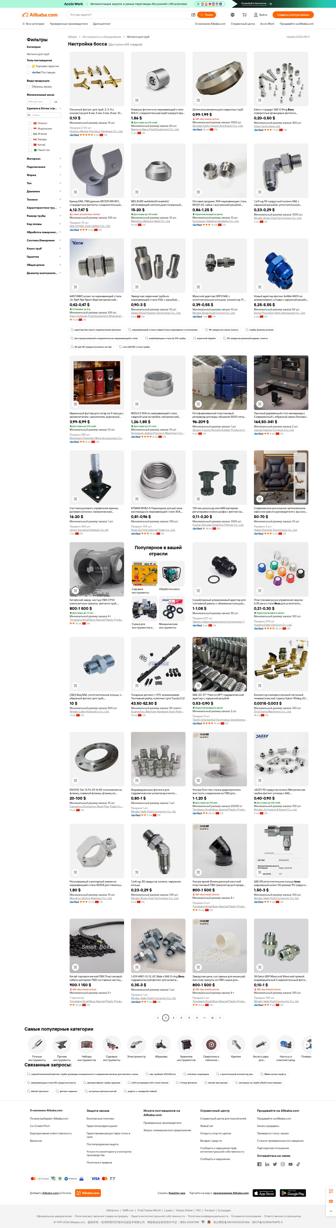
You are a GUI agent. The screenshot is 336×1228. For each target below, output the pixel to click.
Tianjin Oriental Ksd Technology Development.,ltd (219, 719)
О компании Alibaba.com (46, 1110)
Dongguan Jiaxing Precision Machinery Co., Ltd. (158, 433)
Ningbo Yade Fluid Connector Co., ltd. (153, 811)
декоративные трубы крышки (103, 1082)
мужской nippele (206, 338)
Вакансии (36, 1140)
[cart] (245, 15)
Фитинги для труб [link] (138, 36)
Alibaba (72, 36)
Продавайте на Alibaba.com (274, 1118)
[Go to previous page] (157, 1017)
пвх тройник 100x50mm (163, 1074)
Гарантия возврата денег (102, 1125)
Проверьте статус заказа (273, 1133)
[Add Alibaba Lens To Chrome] (88, 1193)
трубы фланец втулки (261, 329)
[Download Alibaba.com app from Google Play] (293, 1193)
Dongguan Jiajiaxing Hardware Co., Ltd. (215, 221)
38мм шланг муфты (275, 1074)
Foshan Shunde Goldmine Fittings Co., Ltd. (218, 524)
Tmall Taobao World (149, 1210)
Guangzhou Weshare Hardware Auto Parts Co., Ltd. (158, 711)
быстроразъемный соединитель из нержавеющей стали (106, 338)
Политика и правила (99, 1162)
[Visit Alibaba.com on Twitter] (275, 1164)
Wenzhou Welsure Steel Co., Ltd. (150, 221)
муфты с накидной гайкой (142, 1091)
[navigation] (43, 528)
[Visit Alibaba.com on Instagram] (282, 1164)
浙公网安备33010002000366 (231, 1222)
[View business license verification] (203, 1222)
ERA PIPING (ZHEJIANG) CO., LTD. (90, 226)
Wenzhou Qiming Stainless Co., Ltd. (91, 898)
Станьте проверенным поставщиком (280, 1140)
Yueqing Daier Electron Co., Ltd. (273, 624)
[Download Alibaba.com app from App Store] (264, 1193)
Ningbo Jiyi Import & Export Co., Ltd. (275, 809)
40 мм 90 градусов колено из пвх (93, 347)
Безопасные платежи (100, 1118)
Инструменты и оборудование (102, 36)
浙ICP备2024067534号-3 (267, 1222)
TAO (198, 1210)
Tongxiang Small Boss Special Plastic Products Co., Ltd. (97, 619)
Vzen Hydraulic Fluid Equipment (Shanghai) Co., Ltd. (97, 316)
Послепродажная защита (102, 1144)
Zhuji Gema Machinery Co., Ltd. (272, 711)
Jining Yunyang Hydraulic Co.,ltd (89, 529)
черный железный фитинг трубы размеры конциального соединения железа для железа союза (84, 1074)
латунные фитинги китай (102, 1091)
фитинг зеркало (68, 1091)
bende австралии (218, 1082)
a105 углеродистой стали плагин (149, 1082)
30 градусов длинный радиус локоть (247, 338)
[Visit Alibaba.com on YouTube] (290, 1164)
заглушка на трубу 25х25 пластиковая (260, 1082)
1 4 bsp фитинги (188, 1082)
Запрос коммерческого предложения (167, 1130)
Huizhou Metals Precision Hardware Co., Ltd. (96, 131)
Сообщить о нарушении (215, 1159)
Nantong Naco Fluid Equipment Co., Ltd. (155, 129)
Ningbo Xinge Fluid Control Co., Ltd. (213, 312)
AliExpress (112, 1210)
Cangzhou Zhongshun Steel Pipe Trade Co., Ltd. (97, 806)
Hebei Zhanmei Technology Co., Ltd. (275, 529)
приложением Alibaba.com (231, 1193)
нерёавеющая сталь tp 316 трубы (167, 338)
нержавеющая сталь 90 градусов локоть (53, 1082)
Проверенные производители (162, 1122)
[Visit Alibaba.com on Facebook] (259, 1164)
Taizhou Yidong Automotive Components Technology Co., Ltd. (219, 621)
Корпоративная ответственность (51, 1133)
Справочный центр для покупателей (223, 1118)
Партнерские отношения (273, 1148)
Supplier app (177, 1193)
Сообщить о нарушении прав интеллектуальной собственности (222, 1150)
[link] (331, 1191)
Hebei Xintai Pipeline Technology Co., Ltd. (156, 312)
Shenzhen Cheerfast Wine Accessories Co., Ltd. (97, 438)
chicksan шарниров (198, 1074)
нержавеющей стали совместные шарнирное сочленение (165, 329)
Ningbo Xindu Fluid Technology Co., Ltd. (278, 218)
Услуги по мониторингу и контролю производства (109, 1153)
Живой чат (206, 1125)
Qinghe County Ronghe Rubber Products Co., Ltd (219, 430)
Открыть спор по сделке (215, 1133)
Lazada (168, 1210)
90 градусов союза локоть (223, 329)
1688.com (128, 1210)
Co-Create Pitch (40, 1125)
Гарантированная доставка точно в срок (108, 1135)
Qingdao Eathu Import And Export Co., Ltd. (217, 125)
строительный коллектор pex (236, 1074)
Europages (224, 1210)
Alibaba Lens (50, 1193)
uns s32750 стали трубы (136, 347)
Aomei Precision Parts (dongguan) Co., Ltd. (279, 312)
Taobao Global (184, 1210)
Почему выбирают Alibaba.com (49, 1118)
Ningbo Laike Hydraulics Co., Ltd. (89, 711)
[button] (193, 14)
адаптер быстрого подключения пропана (97, 329)
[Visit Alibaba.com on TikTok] (298, 1164)
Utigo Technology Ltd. (267, 126)
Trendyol (209, 1210)
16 (212, 1017)
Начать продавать (268, 1125)
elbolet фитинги (39, 1091)
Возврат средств (211, 1140)
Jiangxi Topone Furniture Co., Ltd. (274, 430)
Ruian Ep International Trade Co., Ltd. (153, 529)
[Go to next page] (220, 1017)
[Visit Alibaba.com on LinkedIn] (267, 1164)
